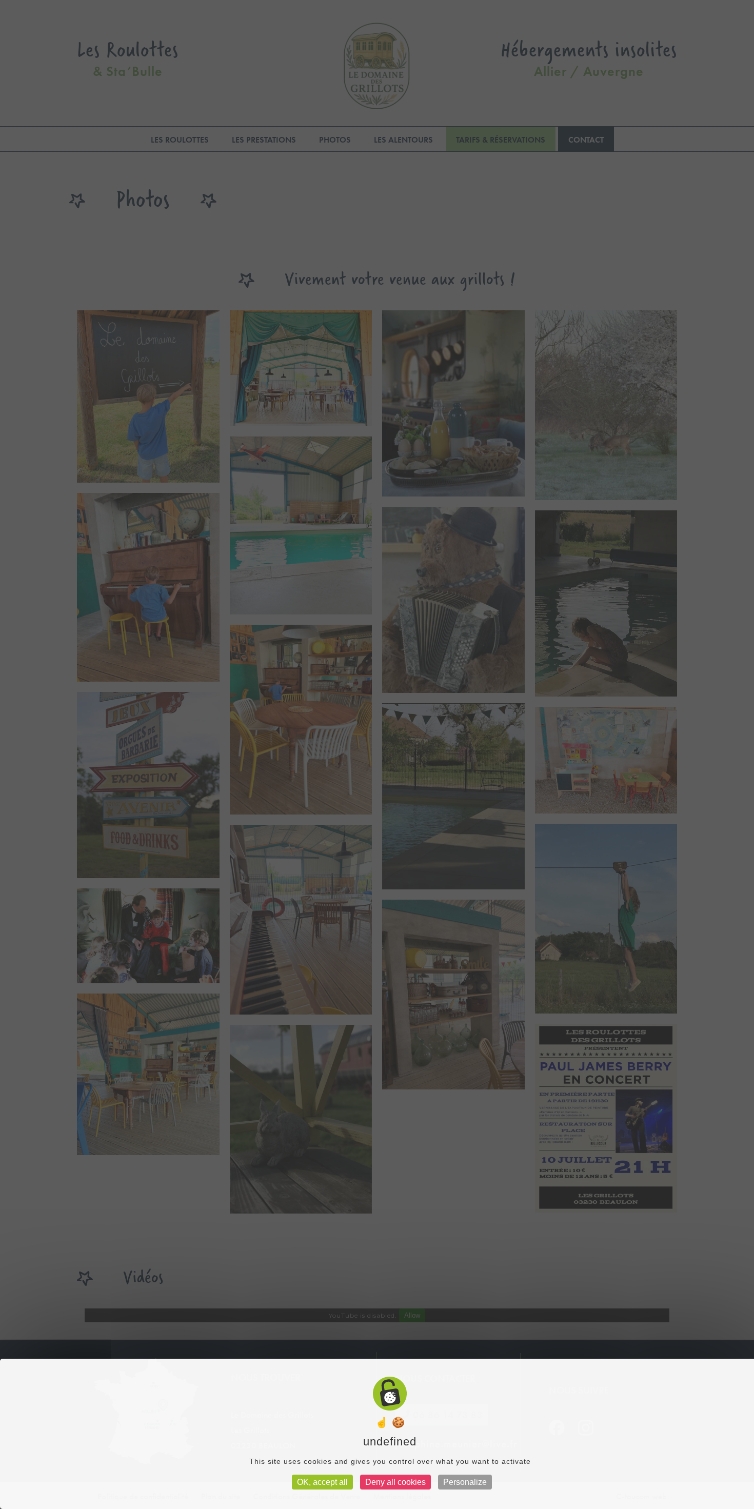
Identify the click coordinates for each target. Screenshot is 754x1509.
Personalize (465, 1482)
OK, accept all (322, 1482)
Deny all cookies (395, 1482)
